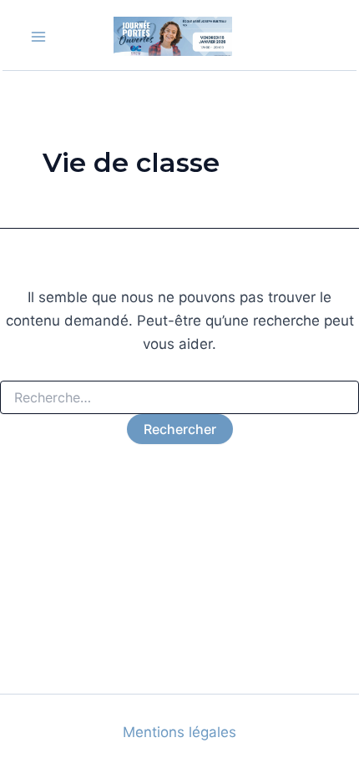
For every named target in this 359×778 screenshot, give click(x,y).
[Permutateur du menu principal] (38, 37)
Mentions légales (179, 732)
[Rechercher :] (179, 398)
